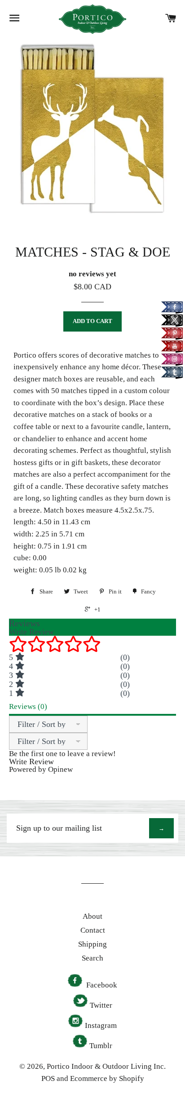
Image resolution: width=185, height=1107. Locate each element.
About (92, 916)
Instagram (101, 1025)
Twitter (101, 1005)
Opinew (60, 769)
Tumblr (100, 1045)
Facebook (100, 985)
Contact (92, 930)
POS (48, 1078)
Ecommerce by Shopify (107, 1078)
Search (92, 958)
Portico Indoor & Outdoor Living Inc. (106, 1066)
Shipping (92, 944)
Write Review (31, 761)
